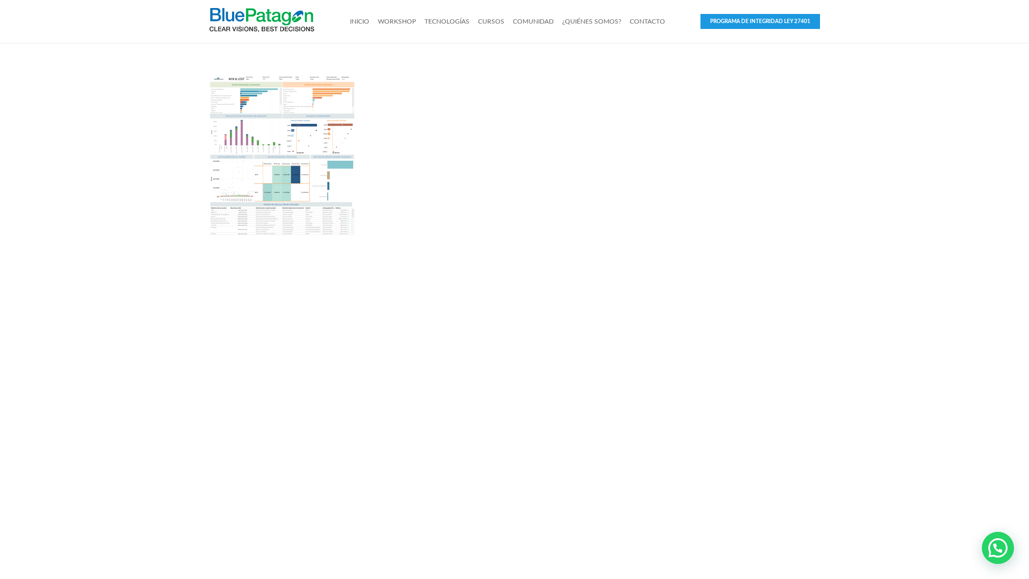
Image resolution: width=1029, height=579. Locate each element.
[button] (998, 548)
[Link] (262, 21)
